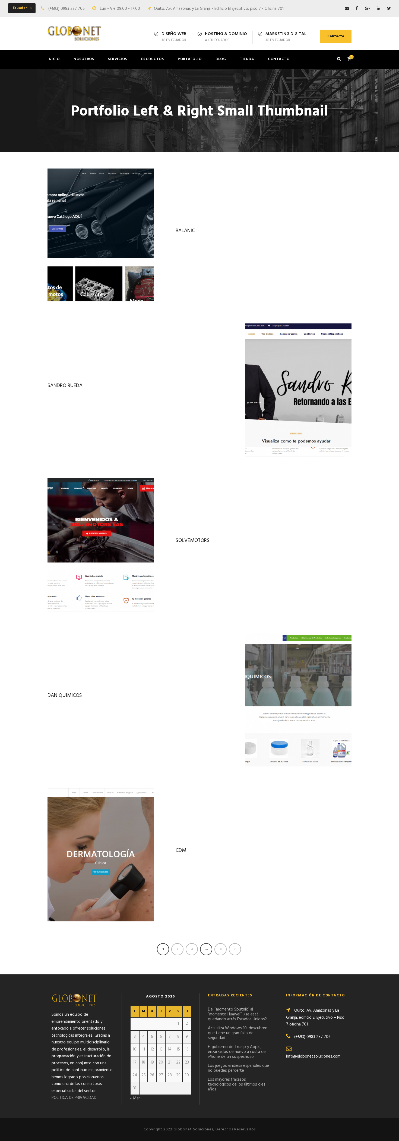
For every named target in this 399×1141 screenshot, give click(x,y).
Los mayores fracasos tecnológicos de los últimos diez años (236, 1084)
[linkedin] (378, 8)
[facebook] (357, 8)
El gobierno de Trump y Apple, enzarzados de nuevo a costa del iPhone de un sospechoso (237, 1052)
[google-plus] (367, 8)
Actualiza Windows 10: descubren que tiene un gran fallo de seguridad (237, 1033)
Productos (152, 59)
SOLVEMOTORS (193, 541)
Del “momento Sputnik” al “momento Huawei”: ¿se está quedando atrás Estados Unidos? (237, 1014)
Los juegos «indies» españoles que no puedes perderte (238, 1068)
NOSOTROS (84, 59)
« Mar (135, 1098)
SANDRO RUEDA (65, 386)
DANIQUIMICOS (64, 695)
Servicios (117, 59)
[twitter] (389, 8)
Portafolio (189, 59)
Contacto (335, 36)
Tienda (247, 59)
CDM (181, 850)
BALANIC (185, 231)
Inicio (53, 59)
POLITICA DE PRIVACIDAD (74, 1098)
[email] (347, 8)
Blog (221, 59)
